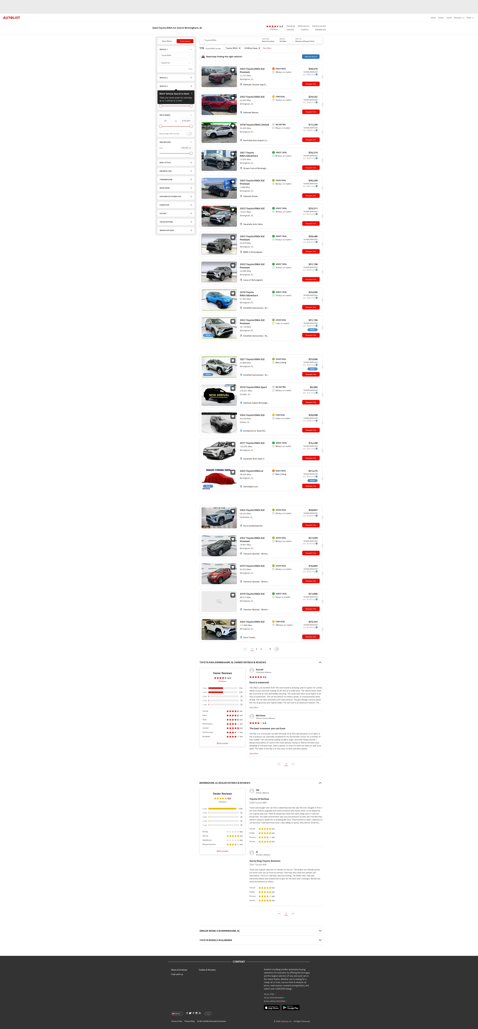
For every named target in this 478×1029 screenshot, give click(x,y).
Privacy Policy (190, 1021)
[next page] (277, 649)
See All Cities (270, 994)
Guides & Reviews (207, 969)
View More (253, 707)
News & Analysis (179, 969)
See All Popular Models (274, 997)
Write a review (222, 743)
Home (433, 17)
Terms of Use (176, 1021)
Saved (448, 17)
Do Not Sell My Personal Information (211, 1021)
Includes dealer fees (311, 72)
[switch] (188, 133)
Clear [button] (190, 69)
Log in (208, 1014)
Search (441, 17)
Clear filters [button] (167, 41)
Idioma (177, 1013)
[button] (175, 55)
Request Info (311, 84)
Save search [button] (185, 41)
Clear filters (267, 48)
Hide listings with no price (169, 133)
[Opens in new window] (272, 1007)
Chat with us (177, 974)
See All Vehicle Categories (275, 1001)
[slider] (160, 105)
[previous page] (245, 649)
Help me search (311, 56)
